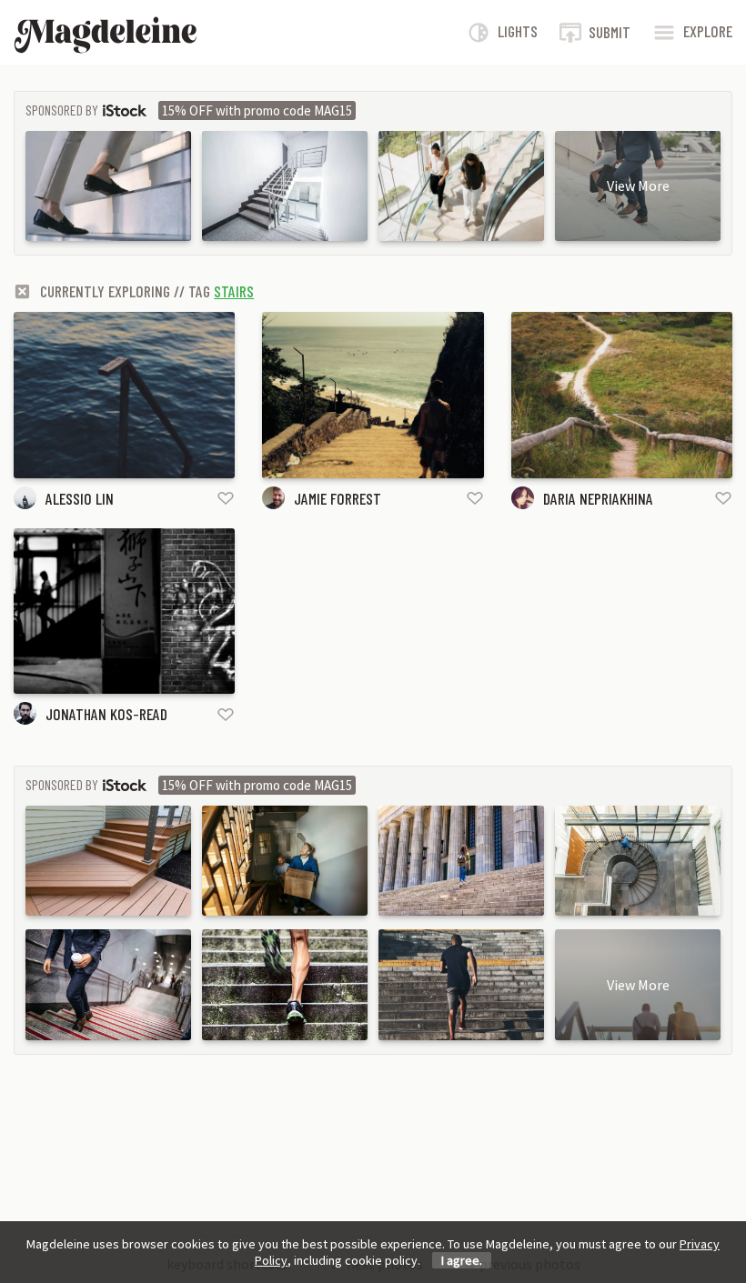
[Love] (226, 497)
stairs (234, 291)
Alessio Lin (79, 498)
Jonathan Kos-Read (106, 714)
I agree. (461, 1260)
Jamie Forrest (337, 498)
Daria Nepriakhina (598, 498)
